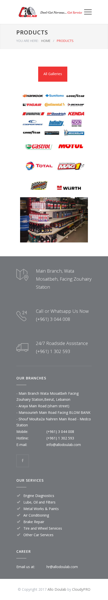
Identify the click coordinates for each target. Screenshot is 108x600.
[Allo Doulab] (50, 12)
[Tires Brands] (54, 114)
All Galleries (52, 73)
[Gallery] (54, 219)
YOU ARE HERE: (27, 40)
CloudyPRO (81, 589)
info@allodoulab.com (63, 444)
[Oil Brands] (54, 167)
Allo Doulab (56, 589)
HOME (45, 40)
